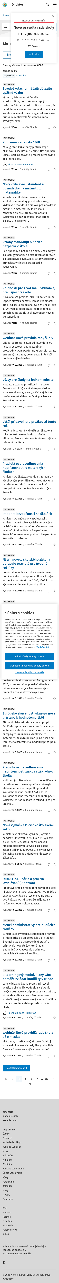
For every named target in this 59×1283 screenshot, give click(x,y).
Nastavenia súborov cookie (29, 672)
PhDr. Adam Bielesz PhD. (20, 164)
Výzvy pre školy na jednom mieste (28, 380)
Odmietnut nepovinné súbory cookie (29, 665)
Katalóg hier (9, 1181)
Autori (6, 1234)
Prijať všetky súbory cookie (29, 656)
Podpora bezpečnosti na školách (27, 514)
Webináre (8, 1164)
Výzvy (5, 1177)
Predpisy (7, 1138)
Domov (6, 15)
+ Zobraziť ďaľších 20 (16, 1068)
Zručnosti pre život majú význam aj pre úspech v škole (29, 290)
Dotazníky (8, 1199)
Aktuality (7, 1160)
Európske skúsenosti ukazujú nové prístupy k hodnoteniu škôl (29, 715)
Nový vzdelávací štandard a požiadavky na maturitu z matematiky (23, 188)
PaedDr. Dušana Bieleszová (22, 1013)
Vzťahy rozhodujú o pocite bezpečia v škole (22, 244)
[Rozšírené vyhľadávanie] (5, 26)
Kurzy (5, 1190)
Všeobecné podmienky (14, 1250)
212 (46, 1078)
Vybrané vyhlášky (12, 1147)
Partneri (7, 1216)
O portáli (7, 1221)
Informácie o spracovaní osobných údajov (24, 1246)
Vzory (5, 1151)
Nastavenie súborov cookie (17, 1253)
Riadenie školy (10, 1116)
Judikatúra (8, 1155)
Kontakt (7, 1212)
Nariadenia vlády (11, 1142)
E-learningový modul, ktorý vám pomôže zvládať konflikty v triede (28, 977)
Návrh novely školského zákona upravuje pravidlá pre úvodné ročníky (26, 564)
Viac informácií (43, 647)
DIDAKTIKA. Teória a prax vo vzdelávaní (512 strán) (23, 881)
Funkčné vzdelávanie (13, 1168)
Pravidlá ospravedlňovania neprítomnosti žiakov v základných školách (29, 771)
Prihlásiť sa (34, 54)
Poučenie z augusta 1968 (21, 142)
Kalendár (7, 1186)
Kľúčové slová (10, 1229)
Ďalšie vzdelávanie (12, 1173)
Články (6, 1133)
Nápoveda (8, 1225)
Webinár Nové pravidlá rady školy (28, 338)
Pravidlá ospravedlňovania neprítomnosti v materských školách (24, 468)
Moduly (6, 1194)
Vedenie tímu (10, 1120)
